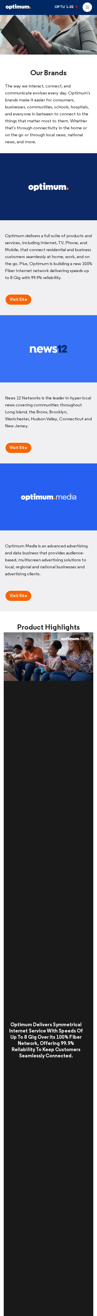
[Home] (30, 8)
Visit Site (18, 300)
